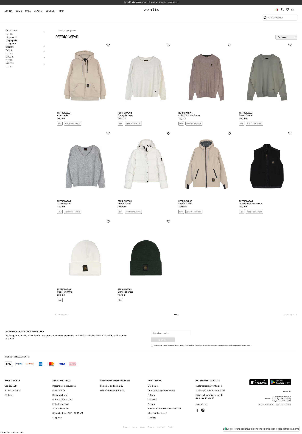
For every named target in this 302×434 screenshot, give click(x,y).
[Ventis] (151, 9)
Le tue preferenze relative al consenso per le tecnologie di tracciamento (261, 428)
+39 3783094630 (216, 390)
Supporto (57, 417)
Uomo (18, 11)
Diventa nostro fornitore (112, 390)
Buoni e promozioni (62, 399)
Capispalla (12, 40)
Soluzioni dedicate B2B (111, 386)
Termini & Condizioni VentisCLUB (164, 408)
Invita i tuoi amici (13, 390)
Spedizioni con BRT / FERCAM (67, 413)
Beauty (38, 11)
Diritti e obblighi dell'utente (161, 390)
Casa (28, 11)
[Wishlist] (287, 9)
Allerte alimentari (60, 408)
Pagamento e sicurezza (64, 386)
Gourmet (50, 11)
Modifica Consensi (157, 413)
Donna (8, 11)
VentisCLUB (11, 386)
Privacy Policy (179, 345)
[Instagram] (203, 410)
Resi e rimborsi (59, 395)
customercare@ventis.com (209, 386)
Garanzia (152, 399)
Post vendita (58, 390)
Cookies (152, 417)
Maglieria (11, 43)
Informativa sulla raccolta (11, 432)
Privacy (151, 404)
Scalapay (9, 395)
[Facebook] (197, 410)
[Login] (282, 9)
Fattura (151, 395)
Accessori (12, 37)
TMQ (61, 11)
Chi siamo (153, 386)
